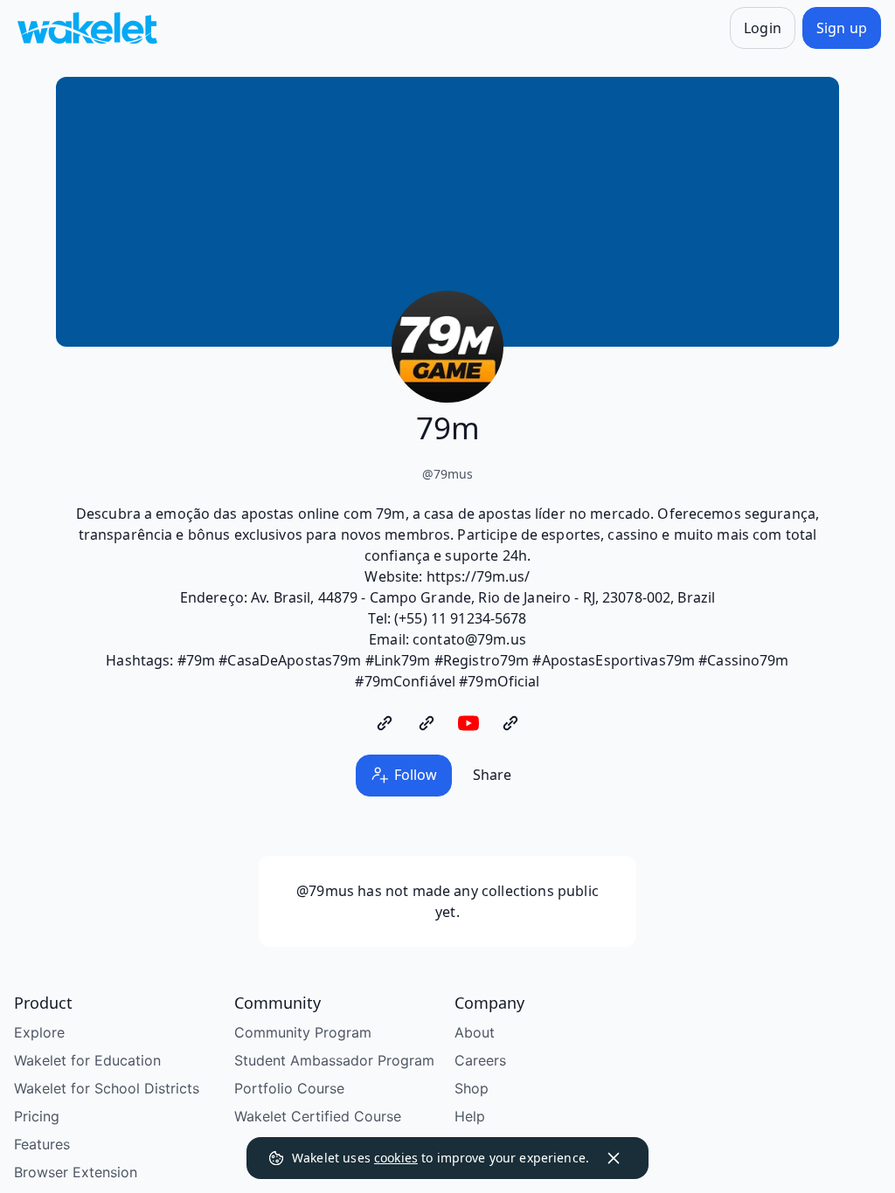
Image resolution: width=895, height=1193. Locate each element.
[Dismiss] (614, 1158)
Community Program (302, 1032)
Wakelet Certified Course (317, 1116)
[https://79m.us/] (384, 723)
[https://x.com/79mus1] (426, 723)
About (474, 1032)
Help (469, 1116)
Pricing (36, 1116)
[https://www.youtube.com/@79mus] (468, 723)
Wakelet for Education (87, 1060)
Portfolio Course (289, 1088)
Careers (480, 1060)
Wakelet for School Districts (106, 1088)
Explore (39, 1032)
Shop (471, 1088)
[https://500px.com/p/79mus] (510, 723)
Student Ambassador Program (334, 1060)
